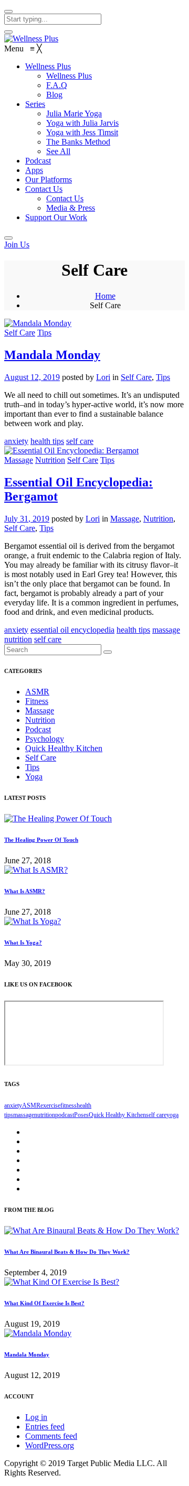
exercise (50, 1105)
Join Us (16, 244)
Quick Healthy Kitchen (63, 748)
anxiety (16, 441)
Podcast (38, 729)
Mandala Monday (52, 355)
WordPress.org (49, 1445)
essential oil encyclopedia (72, 629)
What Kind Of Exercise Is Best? (44, 1303)
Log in (36, 1417)
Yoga (34, 776)
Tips (44, 332)
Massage (18, 459)
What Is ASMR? (24, 891)
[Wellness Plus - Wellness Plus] (31, 38)
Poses (81, 1115)
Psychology (44, 738)
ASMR (37, 691)
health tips (47, 441)
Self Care (19, 332)
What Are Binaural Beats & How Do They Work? (67, 1252)
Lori (103, 377)
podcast (64, 1115)
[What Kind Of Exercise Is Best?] (61, 1281)
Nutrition (50, 459)
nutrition (18, 639)
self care (79, 441)
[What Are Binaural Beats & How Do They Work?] (91, 1230)
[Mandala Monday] (37, 1333)
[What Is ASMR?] (36, 869)
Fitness (36, 701)
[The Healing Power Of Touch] (58, 818)
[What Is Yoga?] (32, 921)
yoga (172, 1115)
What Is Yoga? (23, 942)
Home (105, 295)
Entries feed (45, 1426)
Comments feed (51, 1435)
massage (166, 629)
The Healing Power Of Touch (41, 840)
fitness (68, 1105)
